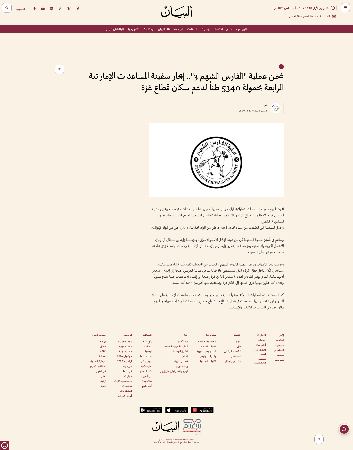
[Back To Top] (319, 439)
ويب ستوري (182, 366)
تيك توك (279, 359)
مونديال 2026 (124, 356)
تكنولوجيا (133, 29)
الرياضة (178, 29)
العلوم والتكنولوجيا (206, 341)
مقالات (148, 346)
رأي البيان (147, 341)
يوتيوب (280, 354)
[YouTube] (43, 9)
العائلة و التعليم (98, 366)
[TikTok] (34, 9)
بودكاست (148, 29)
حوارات (128, 376)
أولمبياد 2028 (124, 361)
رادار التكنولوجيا (208, 356)
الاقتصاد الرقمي (232, 351)
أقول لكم (147, 385)
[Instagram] (51, 9)
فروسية (127, 366)
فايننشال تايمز (115, 29)
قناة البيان (164, 29)
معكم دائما (146, 356)
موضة (103, 341)
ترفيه (103, 380)
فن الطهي (101, 371)
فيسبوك (279, 344)
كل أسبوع (147, 376)
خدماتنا (262, 339)
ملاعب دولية (125, 351)
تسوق (103, 385)
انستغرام (279, 349)
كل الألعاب (126, 371)
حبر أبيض (146, 361)
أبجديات (147, 351)
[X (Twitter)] (69, 9)
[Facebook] (78, 9)
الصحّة (102, 356)
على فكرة (146, 366)
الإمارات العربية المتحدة (175, 346)
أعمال (238, 341)
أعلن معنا (261, 344)
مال (239, 346)
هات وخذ (147, 380)
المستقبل (236, 356)
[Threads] (60, 9)
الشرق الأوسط (180, 351)
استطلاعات (126, 390)
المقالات (192, 29)
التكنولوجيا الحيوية (206, 351)
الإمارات (205, 29)
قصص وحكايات (123, 380)
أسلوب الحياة (99, 334)
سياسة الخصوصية (260, 360)
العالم (185, 356)
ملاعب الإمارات (124, 341)
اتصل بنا (261, 334)
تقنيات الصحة (208, 346)
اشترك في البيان (260, 351)
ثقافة (103, 351)
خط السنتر (146, 371)
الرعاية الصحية (98, 361)
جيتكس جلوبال (233, 361)
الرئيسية (241, 29)
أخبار (229, 29)
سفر (103, 376)
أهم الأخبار (183, 341)
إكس (281, 334)
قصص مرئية (181, 361)
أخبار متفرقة (125, 395)
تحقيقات (127, 385)
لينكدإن (280, 339)
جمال (103, 346)
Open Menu (345, 7)
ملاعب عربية (125, 346)
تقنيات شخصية (208, 361)
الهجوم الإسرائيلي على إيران (174, 371)
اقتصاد (218, 29)
